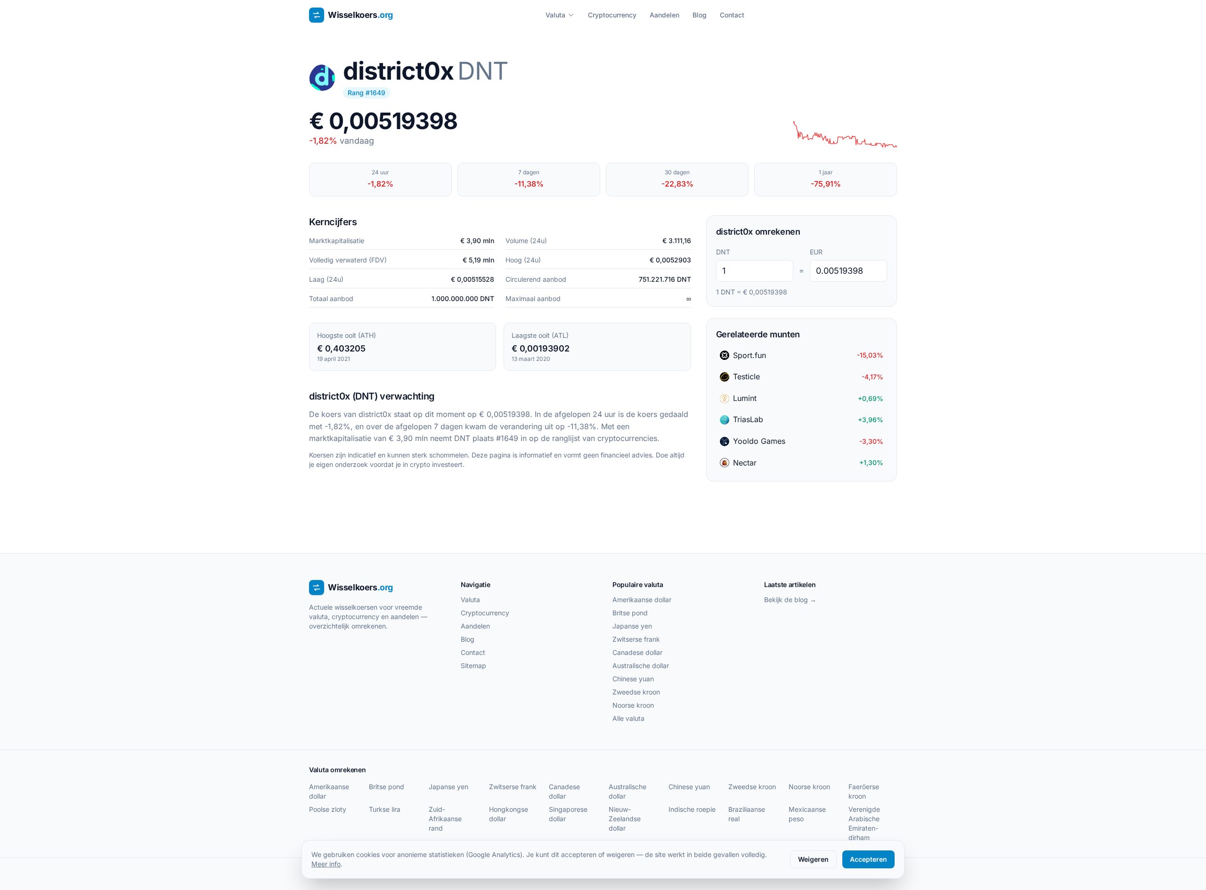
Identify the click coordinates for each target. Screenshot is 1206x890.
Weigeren (813, 859)
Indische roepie (692, 809)
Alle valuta (628, 718)
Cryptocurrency (612, 15)
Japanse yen (632, 626)
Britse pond (630, 613)
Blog (700, 15)
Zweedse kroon (636, 692)
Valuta (555, 15)
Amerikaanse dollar (641, 600)
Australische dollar (640, 665)
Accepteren (868, 859)
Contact (732, 15)
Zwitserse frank (636, 639)
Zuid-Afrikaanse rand (445, 818)
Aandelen (664, 15)
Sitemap (473, 665)
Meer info (326, 864)
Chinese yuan (633, 679)
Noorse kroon (633, 705)
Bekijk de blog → (790, 600)
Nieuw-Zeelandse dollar (625, 818)
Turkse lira (384, 809)
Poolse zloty (327, 809)
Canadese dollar (637, 652)
